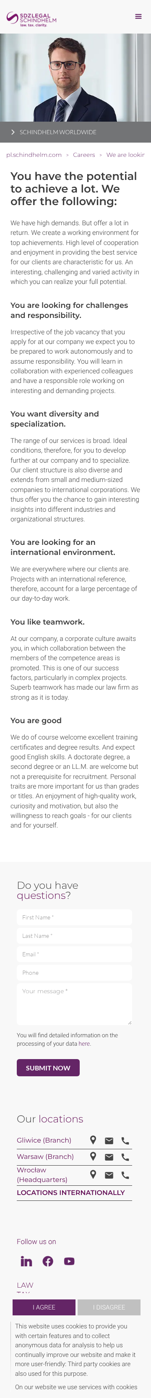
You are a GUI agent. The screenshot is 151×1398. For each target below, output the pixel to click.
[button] (139, 1357)
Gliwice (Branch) (44, 1141)
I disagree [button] (109, 1307)
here (84, 1044)
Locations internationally (71, 1193)
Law (25, 1285)
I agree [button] (44, 1307)
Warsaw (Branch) (45, 1157)
